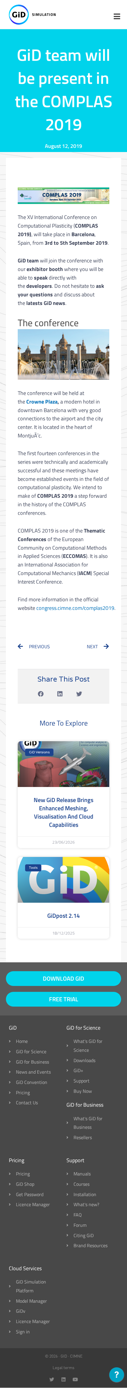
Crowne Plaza (42, 402)
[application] (116, 1376)
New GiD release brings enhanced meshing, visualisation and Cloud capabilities (63, 812)
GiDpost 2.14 (63, 915)
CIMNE (76, 1356)
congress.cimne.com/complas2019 (75, 608)
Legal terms (63, 1367)
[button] (41, 694)
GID (64, 1356)
